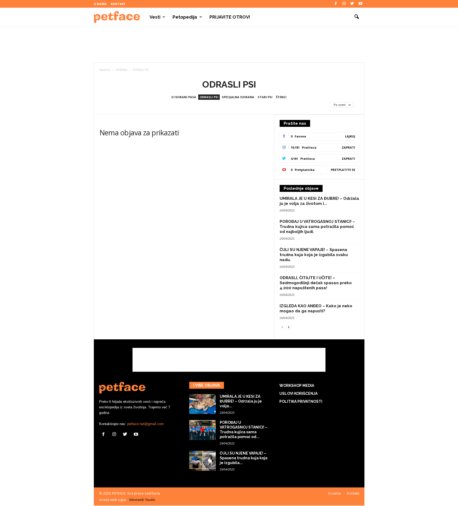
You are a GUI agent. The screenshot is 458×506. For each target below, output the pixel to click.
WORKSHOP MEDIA (296, 385)
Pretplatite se (343, 170)
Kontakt (118, 4)
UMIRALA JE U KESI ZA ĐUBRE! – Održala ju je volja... (241, 401)
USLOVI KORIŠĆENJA (298, 393)
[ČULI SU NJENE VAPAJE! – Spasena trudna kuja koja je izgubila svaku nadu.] (202, 461)
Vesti (154, 17)
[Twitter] (352, 4)
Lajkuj (350, 136)
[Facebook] (336, 4)
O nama (100, 4)
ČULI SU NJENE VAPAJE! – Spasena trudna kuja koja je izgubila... (243, 458)
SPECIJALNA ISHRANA (238, 97)
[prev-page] (282, 327)
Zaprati (348, 147)
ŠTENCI (281, 97)
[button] (356, 17)
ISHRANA (121, 70)
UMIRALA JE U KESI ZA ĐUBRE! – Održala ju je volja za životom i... (319, 201)
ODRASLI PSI (209, 97)
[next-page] (288, 327)
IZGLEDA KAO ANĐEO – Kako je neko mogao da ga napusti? (316, 308)
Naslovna (105, 70)
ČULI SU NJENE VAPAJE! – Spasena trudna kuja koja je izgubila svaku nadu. (314, 254)
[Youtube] (360, 4)
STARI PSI (265, 97)
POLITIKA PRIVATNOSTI (300, 401)
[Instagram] (344, 4)
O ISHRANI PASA (183, 97)
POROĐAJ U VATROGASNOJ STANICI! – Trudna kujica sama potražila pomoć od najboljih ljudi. (317, 226)
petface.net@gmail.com (145, 424)
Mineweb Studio (142, 499)
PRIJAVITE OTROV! (229, 17)
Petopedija (185, 17)
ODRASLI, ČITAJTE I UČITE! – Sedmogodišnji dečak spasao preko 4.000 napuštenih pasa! (316, 282)
